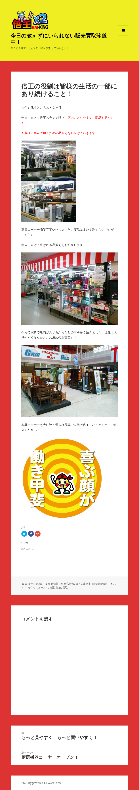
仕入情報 (69, 583)
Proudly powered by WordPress (41, 783)
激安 (58, 587)
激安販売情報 (100, 583)
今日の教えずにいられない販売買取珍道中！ (59, 38)
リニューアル (40, 587)
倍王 (52, 587)
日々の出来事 (83, 583)
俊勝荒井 (53, 583)
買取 (65, 587)
